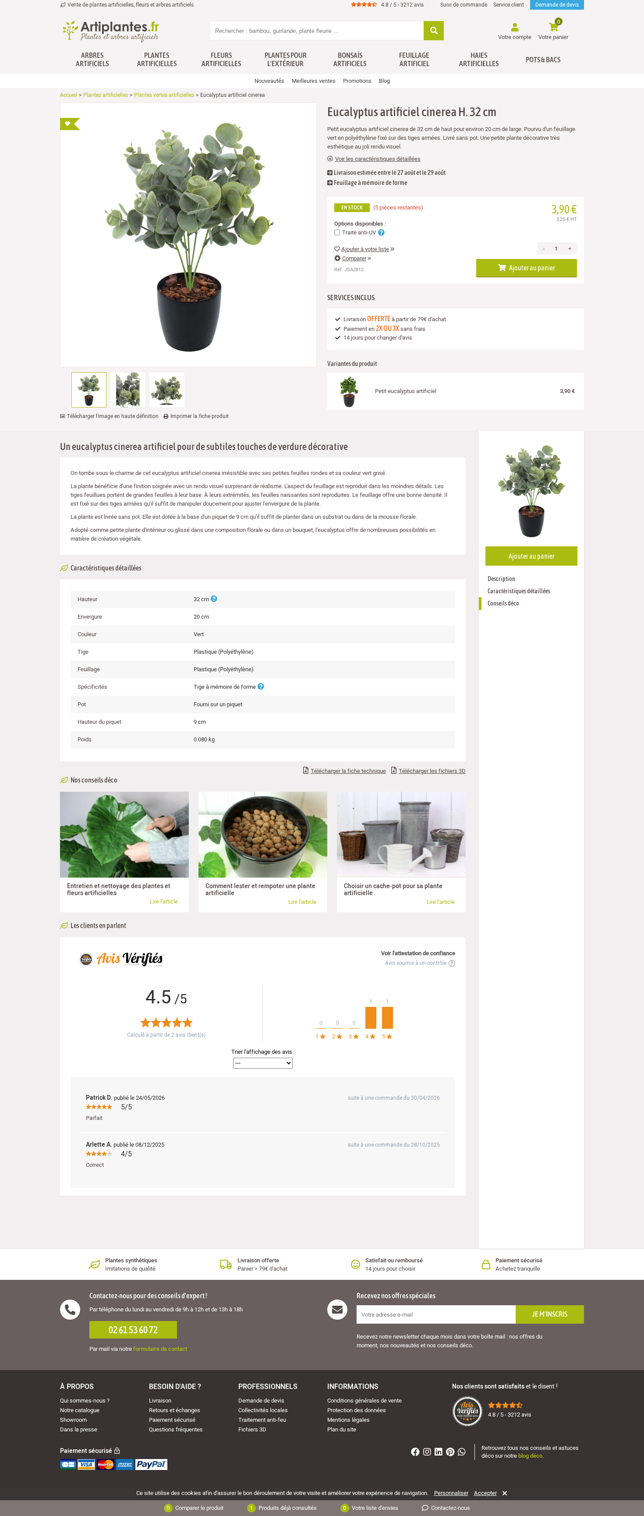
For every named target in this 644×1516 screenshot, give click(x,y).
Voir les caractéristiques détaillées (378, 159)
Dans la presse (78, 1429)
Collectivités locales (263, 1410)
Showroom (73, 1420)
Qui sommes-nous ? (85, 1400)
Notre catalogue (79, 1410)
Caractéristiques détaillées (519, 591)
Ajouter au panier (531, 268)
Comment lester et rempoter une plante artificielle (260, 890)
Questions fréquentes (176, 1429)
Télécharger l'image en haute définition (113, 416)
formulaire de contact (160, 1349)
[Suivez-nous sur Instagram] (428, 1453)
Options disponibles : (360, 223)
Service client (508, 5)
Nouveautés (269, 81)
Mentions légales (348, 1420)
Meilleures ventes (314, 81)
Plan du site (341, 1429)
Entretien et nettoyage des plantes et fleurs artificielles (118, 890)
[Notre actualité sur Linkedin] (440, 1453)
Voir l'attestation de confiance (418, 953)
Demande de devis (557, 5)
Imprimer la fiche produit (199, 416)
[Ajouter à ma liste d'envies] (70, 124)
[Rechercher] (434, 31)
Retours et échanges (174, 1410)
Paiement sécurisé (172, 1420)
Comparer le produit (194, 1508)
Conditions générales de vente (364, 1400)
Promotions (357, 81)
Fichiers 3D (252, 1429)
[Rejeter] (503, 1493)
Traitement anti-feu (262, 1420)
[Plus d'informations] (213, 599)
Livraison (160, 1400)
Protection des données (356, 1410)
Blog (384, 81)
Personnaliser (451, 1493)
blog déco (530, 1456)
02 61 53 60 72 (133, 1329)
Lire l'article (164, 901)
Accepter (485, 1493)
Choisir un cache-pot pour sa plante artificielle (393, 890)
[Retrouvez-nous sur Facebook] (416, 1453)
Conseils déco (503, 603)
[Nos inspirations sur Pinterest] (451, 1453)
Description (501, 578)
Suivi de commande (463, 5)
